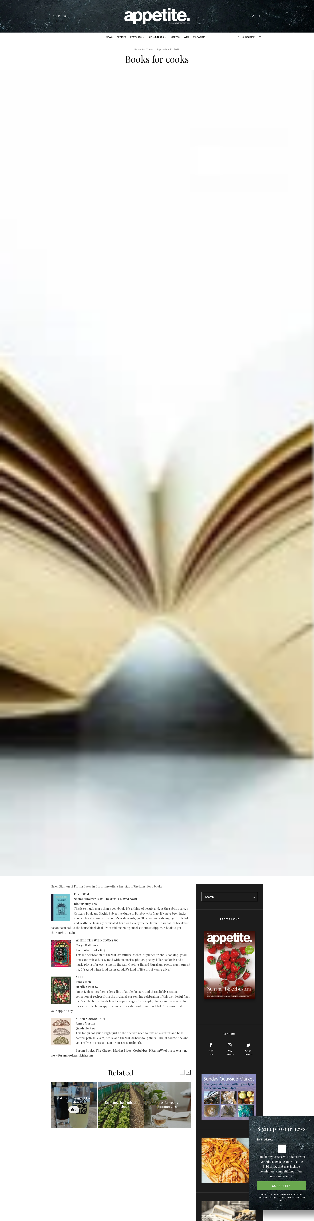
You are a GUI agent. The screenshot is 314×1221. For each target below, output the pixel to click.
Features (136, 37)
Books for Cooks (143, 49)
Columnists (156, 37)
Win (186, 37)
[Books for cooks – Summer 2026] (167, 1105)
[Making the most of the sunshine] (74, 1105)
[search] (254, 896)
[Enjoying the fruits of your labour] (121, 1105)
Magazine (199, 37)
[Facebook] (53, 16)
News (109, 37)
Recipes (121, 37)
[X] (59, 16)
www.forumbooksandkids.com (72, 1055)
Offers (175, 37)
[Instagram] (64, 16)
